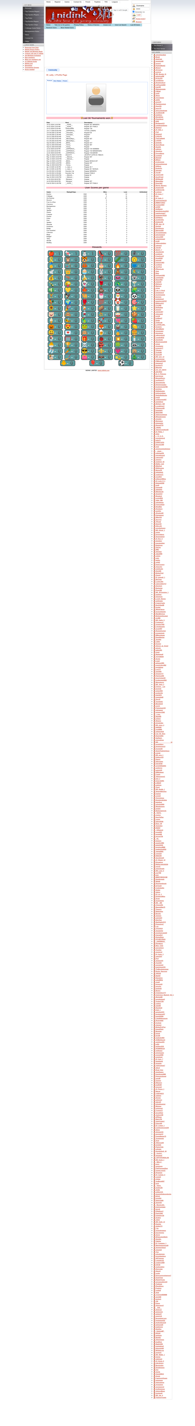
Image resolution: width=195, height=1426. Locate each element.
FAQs (27, 41)
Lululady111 (160, 1260)
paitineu (158, 785)
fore (157, 196)
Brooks (158, 913)
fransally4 (159, 935)
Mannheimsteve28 (162, 1245)
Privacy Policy (79, 25)
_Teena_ (158, 1185)
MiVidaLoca (160, 1350)
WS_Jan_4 (159, 1395)
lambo (158, 560)
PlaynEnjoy (160, 1286)
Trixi (157, 1252)
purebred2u (160, 219)
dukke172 (159, 1226)
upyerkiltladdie (161, 766)
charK (158, 982)
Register (138, 22)
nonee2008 (159, 1055)
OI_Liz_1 (159, 894)
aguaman (159, 1155)
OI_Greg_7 (159, 194)
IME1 (157, 549)
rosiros (158, 815)
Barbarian (159, 588)
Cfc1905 (158, 305)
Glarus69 (159, 1123)
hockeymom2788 (162, 387)
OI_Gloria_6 (160, 1361)
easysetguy (160, 948)
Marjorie (158, 286)
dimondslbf (160, 1348)
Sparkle (158, 147)
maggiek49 (159, 697)
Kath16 (158, 793)
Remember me (140, 12)
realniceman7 (160, 1065)
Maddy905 (159, 1344)
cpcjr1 (158, 706)
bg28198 (159, 1085)
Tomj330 (159, 963)
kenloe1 (158, 1299)
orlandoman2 (160, 239)
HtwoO (158, 1271)
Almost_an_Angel (162, 646)
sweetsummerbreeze (163, 449)
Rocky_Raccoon (161, 971)
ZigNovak (159, 322)
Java (157, 271)
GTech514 (159, 928)
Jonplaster (159, 346)
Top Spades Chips (31, 25)
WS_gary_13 (160, 357)
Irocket (158, 607)
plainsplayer (160, 1382)
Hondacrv (159, 509)
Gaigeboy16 (160, 1215)
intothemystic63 (161, 933)
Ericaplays (159, 862)
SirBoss (158, 166)
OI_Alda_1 (159, 130)
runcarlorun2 (160, 455)
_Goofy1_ (159, 1153)
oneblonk (159, 254)
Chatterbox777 (161, 993)
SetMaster (159, 209)
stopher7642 (160, 624)
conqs (158, 819)
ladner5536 (159, 821)
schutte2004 (160, 804)
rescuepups (160, 97)
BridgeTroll (159, 573)
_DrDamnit (159, 830)
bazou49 (159, 354)
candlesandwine (161, 125)
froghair (158, 1023)
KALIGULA (159, 1363)
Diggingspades (161, 384)
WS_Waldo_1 (160, 1354)
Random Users (51, 27)
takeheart (159, 1359)
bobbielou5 (160, 299)
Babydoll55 (160, 230)
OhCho (158, 547)
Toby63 (158, 247)
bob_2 (158, 778)
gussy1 (158, 63)
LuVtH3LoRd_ (161, 324)
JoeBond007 (160, 1181)
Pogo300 (159, 590)
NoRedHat (159, 307)
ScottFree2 (159, 177)
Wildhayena (160, 468)
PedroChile (159, 1147)
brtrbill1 (158, 1145)
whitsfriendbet (161, 55)
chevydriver (160, 740)
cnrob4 (158, 796)
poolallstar (159, 667)
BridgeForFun (161, 1027)
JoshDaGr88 (160, 112)
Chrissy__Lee (160, 686)
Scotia (158, 659)
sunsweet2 (159, 965)
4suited (158, 226)
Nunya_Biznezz (161, 185)
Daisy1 (158, 759)
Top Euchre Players (32, 21)
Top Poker (28, 18)
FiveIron (158, 1288)
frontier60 (159, 749)
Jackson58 (159, 1115)
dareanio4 (159, 363)
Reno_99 (159, 823)
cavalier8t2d (160, 337)
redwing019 (160, 731)
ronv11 (158, 866)
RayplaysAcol (160, 82)
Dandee (158, 1224)
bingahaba (159, 723)
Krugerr (158, 644)
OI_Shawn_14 (160, 860)
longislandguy (161, 1256)
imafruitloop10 (161, 1322)
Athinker (159, 551)
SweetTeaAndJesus (162, 751)
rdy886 (158, 618)
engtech (158, 1352)
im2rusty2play (161, 393)
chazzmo (159, 566)
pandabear (159, 402)
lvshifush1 (159, 569)
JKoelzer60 (159, 513)
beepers (158, 841)
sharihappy (160, 1072)
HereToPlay (160, 817)
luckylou (159, 389)
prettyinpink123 (161, 200)
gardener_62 (160, 462)
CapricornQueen (161, 1378)
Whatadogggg (161, 417)
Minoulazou (160, 682)
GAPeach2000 (160, 85)
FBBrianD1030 (161, 361)
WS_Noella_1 (160, 789)
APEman (159, 1117)
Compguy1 (159, 622)
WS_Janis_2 (160, 684)
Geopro (158, 1080)
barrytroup (159, 376)
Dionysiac (159, 1269)
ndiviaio (158, 1149)
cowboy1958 (160, 1262)
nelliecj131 (159, 1192)
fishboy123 (159, 757)
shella (158, 1190)
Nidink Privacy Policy (32, 49)
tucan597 (159, 629)
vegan (158, 344)
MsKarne (159, 284)
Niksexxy (159, 1083)
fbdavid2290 (160, 483)
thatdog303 (160, 187)
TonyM (158, 172)
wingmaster (160, 1053)
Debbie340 (159, 222)
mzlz (157, 1183)
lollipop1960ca (161, 479)
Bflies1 (158, 160)
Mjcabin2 (159, 496)
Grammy (159, 327)
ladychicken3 (160, 235)
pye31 (158, 397)
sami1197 (159, 956)
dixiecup (159, 1310)
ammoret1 (159, 1312)
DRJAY (158, 1333)
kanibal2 (159, 988)
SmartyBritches (161, 791)
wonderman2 (160, 999)
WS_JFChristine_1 (162, 592)
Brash (158, 57)
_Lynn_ (158, 714)
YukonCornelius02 (162, 429)
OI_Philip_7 (160, 432)
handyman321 (161, 967)
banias (158, 1357)
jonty (157, 1164)
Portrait (49, 80)
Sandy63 (159, 1202)
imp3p (158, 1372)
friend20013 (160, 1374)
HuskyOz (159, 168)
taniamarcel (160, 292)
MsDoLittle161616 (162, 864)
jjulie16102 (159, 845)
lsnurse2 (159, 1087)
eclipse (158, 718)
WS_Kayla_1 (160, 1160)
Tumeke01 (159, 701)
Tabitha (158, 1241)
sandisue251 (160, 1042)
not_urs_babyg (161, 369)
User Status (57, 81)
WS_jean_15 (160, 224)
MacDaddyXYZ (161, 922)
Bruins (158, 990)
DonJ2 (158, 699)
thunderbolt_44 (161, 1151)
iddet (157, 434)
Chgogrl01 (159, 905)
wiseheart (159, 1057)
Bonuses (28, 8)
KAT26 (158, 1265)
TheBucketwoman (162, 969)
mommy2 (159, 952)
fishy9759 (159, 763)
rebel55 (158, 1005)
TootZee (158, 950)
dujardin (159, 1063)
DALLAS (159, 526)
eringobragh (160, 868)
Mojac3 (158, 68)
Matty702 (159, 1119)
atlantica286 (160, 76)
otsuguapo (159, 331)
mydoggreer (160, 162)
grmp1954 (159, 691)
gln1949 (158, 1297)
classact (158, 1025)
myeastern (159, 1384)
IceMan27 (159, 318)
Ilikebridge (159, 911)
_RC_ (157, 838)
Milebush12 (160, 303)
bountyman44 (160, 678)
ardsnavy (159, 1100)
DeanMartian (160, 637)
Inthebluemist (160, 1104)
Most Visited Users (67, 27)
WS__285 (159, 903)
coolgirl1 (159, 155)
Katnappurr (160, 515)
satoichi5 (159, 770)
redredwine (160, 502)
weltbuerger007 (161, 399)
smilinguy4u (160, 190)
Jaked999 (159, 554)
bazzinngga (160, 1232)
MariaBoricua (160, 614)
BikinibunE (159, 491)
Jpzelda (158, 639)
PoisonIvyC (160, 924)
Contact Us (29, 38)
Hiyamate (159, 1172)
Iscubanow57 (160, 1014)
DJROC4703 (160, 442)
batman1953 (160, 262)
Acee (157, 1140)
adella (158, 100)
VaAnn (158, 892)
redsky (158, 556)
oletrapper (159, 710)
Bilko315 (159, 517)
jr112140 (158, 282)
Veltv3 (158, 1068)
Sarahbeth (159, 1061)
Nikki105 (159, 856)
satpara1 (159, 245)
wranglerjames (161, 1230)
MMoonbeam (160, 635)
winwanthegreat (161, 164)
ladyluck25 (159, 1325)
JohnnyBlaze (160, 1391)
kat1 (157, 875)
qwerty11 (159, 1316)
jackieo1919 (160, 1046)
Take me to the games (62, 25)
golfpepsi (159, 1050)
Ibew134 (158, 524)
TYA (157, 1228)
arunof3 (158, 102)
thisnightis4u (160, 382)
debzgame (159, 761)
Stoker (158, 890)
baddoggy (159, 1327)
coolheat (159, 264)
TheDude (159, 1284)
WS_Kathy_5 (160, 620)
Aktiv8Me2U (160, 329)
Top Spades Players (32, 15)
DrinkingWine (160, 896)
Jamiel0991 (159, 851)
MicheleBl (159, 997)
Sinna (158, 1130)
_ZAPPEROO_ (161, 941)
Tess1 (158, 787)
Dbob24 (158, 157)
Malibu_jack (160, 464)
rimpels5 (159, 1250)
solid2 (158, 562)
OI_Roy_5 (159, 539)
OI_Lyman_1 (160, 1125)
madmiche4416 (161, 849)
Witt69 (158, 881)
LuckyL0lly (159, 581)
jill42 (157, 121)
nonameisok (160, 633)
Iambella (159, 142)
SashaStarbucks (161, 395)
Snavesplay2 (160, 536)
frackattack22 (160, 1320)
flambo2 (158, 127)
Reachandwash (161, 883)
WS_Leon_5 (160, 871)
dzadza (158, 1217)
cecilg (158, 1273)
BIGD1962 (159, 412)
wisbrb (158, 808)
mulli (157, 485)
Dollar (158, 320)
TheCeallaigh (160, 138)
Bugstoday (159, 1365)
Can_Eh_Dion (160, 733)
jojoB (157, 241)
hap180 (158, 87)
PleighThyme (160, 1280)
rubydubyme (160, 1254)
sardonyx (159, 768)
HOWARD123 (160, 1048)
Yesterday (159, 826)
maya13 (158, 309)
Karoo (158, 1303)
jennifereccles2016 (162, 211)
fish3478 (159, 695)
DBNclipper (160, 772)
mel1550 (158, 671)
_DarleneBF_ (160, 1331)
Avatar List (107, 25)
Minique (158, 1106)
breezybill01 (160, 781)
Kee (157, 1370)
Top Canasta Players (32, 11)
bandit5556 (159, 1016)
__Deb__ (159, 1307)
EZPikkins (159, 217)
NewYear (159, 920)
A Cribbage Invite (31, 61)
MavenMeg (159, 181)
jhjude (158, 1376)
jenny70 (158, 108)
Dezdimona (160, 228)
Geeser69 (159, 487)
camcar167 (159, 457)
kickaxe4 (159, 134)
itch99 (158, 316)
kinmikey (159, 541)
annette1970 (160, 1012)
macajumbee (160, 543)
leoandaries (160, 900)
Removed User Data (32, 47)
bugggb (158, 689)
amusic (158, 648)
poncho (158, 986)
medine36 (159, 1187)
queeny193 (159, 175)
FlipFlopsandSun (162, 1168)
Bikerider (159, 367)
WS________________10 (164, 742)
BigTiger (159, 579)
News (27, 35)
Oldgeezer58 (160, 408)
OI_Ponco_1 (160, 1089)
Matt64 (158, 976)
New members (30, 57)
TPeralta (158, 350)
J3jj (157, 1301)
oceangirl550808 (161, 1294)
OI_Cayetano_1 (161, 1243)
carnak (158, 753)
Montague (159, 421)
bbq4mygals (160, 879)
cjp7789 (158, 873)
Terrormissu (160, 798)
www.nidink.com (103, 370)
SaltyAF (158, 1102)
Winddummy (160, 806)
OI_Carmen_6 (160, 1175)
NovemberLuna (161, 1318)
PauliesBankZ (160, 65)
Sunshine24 (160, 858)
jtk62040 (158, 727)
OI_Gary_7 (159, 1059)
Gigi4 (157, 652)
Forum (65, 81)
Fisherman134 (161, 708)
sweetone (159, 1166)
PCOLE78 (159, 78)
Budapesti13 (160, 123)
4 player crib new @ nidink (34, 53)
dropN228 (159, 258)
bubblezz (159, 115)
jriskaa (158, 1179)
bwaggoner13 (160, 746)
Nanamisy (159, 978)
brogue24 (159, 984)
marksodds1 (160, 1267)
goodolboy (159, 744)
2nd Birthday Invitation (33, 55)
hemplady (159, 410)
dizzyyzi (158, 519)
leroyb (158, 1209)
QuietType (159, 1277)
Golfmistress (160, 1389)
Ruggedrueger (161, 631)
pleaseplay (159, 423)
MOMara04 (159, 179)
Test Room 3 (158, 45)
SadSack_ (159, 738)
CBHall (158, 91)
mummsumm (160, 295)
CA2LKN (159, 136)
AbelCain (159, 59)
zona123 (159, 853)
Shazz (158, 95)
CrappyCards (160, 603)
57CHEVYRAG (161, 939)
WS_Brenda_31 (161, 74)
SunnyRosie (160, 145)
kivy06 (158, 1035)
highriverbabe (160, 1207)
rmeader (158, 419)
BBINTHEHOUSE (161, 877)
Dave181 (159, 106)
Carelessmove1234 (162, 1127)
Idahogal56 (159, 1200)
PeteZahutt (159, 119)
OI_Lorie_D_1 (160, 481)
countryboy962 (161, 665)
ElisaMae (159, 506)
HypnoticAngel (161, 1076)
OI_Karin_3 (159, 954)
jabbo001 (159, 650)
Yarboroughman (161, 414)
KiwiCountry (160, 564)
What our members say (33, 59)
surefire (158, 511)
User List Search (120, 25)
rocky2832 (159, 498)
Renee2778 (159, 425)
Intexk (158, 1033)
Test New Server (159, 48)
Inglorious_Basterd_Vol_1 (165, 995)
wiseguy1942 (160, 712)
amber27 (159, 1314)
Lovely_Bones (161, 599)
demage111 (159, 1132)
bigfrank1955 (160, 275)
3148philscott (160, 1040)
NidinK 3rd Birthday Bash (34, 51)
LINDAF (158, 783)
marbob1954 (160, 1038)
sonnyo (158, 72)
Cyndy (158, 774)
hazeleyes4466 (161, 1074)
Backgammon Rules (32, 31)
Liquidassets (160, 626)
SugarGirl (159, 494)
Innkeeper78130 (161, 215)
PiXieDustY (159, 1211)
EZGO (158, 1196)
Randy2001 (159, 736)
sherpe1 (158, 916)
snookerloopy (160, 528)
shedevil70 (159, 960)
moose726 (159, 836)
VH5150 (158, 973)
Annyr (158, 1235)
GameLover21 (160, 1170)
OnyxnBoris (160, 153)
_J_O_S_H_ (160, 436)
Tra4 (157, 132)
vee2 (157, 446)
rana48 (158, 1078)
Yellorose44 (160, 1143)
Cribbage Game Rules (32, 28)
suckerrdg (159, 693)
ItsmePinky (159, 1029)
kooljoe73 (159, 365)
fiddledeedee (160, 391)
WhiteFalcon (160, 609)
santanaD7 (159, 312)
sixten (158, 532)
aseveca (158, 459)
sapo (157, 558)
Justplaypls (160, 1138)
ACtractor (159, 70)
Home (48, 25)
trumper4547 (160, 205)
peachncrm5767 (161, 301)
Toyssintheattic (161, 232)
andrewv (159, 1335)
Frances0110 (160, 504)
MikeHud (159, 466)
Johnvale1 (159, 314)
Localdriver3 (160, 406)
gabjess (158, 149)
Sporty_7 (159, 250)
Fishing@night (161, 1397)
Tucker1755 (160, 1001)
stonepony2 (160, 1387)
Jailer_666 (159, 500)
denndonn (159, 333)
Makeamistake (161, 89)
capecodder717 (161, 584)
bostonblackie (161, 611)
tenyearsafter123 (161, 1282)
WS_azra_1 (159, 755)
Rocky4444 (159, 1020)
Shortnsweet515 (161, 342)
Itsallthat (159, 1342)
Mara (157, 273)
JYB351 (158, 427)
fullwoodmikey (161, 243)
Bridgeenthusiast (162, 616)
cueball (158, 1290)
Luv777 (158, 669)
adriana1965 (160, 663)
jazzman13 (159, 1134)
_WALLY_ (159, 1162)
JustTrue (159, 267)
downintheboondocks (163, 1194)
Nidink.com (29, 63)
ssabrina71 (159, 474)
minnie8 (158, 260)
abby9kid (159, 372)
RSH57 (158, 828)
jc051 (157, 1044)
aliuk (157, 1292)
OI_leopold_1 (160, 577)
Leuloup (159, 192)
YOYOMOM (160, 656)
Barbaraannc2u (161, 811)
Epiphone (159, 545)
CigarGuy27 (160, 256)
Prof (157, 958)
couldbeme (160, 80)
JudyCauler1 (160, 1121)
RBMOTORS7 (160, 202)
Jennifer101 (160, 252)
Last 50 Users (135, 25)
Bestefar (159, 1031)
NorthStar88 (160, 605)
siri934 (158, 207)
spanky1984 (160, 843)
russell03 (159, 832)
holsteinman (160, 359)
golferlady (159, 601)
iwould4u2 (159, 1113)
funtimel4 (159, 1393)
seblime (158, 1095)
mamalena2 (160, 1346)
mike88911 (159, 980)
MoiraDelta (159, 117)
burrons (158, 297)
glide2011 (159, 489)
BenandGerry (160, 378)
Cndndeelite (160, 888)
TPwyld (158, 522)
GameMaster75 (161, 1136)
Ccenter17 (159, 1110)
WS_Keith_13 (160, 1222)
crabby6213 (160, 1093)
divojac (158, 1098)
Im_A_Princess (161, 374)
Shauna (158, 721)
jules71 (158, 440)
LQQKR (158, 140)
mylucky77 (159, 348)
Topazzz (159, 909)
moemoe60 (159, 61)
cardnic (158, 1003)
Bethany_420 (160, 404)
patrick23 (159, 918)
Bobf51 (158, 1337)
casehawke (159, 277)
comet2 (158, 1177)
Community (52, 70)
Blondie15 (159, 704)
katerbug (159, 802)
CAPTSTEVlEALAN (162, 1157)
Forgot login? (140, 19)
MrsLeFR (159, 470)
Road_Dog (159, 1070)
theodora (159, 151)
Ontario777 (159, 673)
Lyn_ (157, 926)
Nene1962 (159, 279)
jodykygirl (159, 1108)
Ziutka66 (159, 352)
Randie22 (159, 1008)
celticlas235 (160, 453)
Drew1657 (159, 183)
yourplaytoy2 (160, 438)
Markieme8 (159, 654)
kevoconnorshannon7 (163, 1275)
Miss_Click (159, 945)
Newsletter (28, 65)
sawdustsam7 (160, 213)
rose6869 (159, 729)
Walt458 (158, 716)
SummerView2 (161, 1247)
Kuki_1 (158, 1010)
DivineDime (160, 937)
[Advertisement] (98, 48)
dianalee (159, 170)
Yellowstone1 (160, 776)
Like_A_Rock (160, 290)
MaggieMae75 (160, 907)
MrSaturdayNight (162, 1237)
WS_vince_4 (160, 725)
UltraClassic (160, 1339)
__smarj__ (159, 451)
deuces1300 (160, 444)
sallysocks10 (160, 335)
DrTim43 (159, 886)
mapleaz (159, 594)
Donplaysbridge (161, 800)
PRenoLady (160, 269)
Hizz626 (158, 571)
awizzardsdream (161, 110)
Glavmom (159, 596)
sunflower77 (160, 380)
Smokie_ (159, 1239)
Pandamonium (161, 104)
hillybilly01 (159, 472)
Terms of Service (93, 25)
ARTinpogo (160, 1258)
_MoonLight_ (160, 1205)
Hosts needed (29, 69)
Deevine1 (159, 586)
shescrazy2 (160, 1305)
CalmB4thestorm (162, 1018)
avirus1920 (159, 237)
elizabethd (159, 931)
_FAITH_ (159, 813)
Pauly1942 (159, 1213)
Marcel (158, 1091)
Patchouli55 (160, 676)
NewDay (158, 1329)
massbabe (159, 339)
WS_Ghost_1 (160, 530)
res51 (157, 93)
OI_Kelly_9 (159, 198)
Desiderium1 (160, 1367)
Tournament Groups (32, 67)
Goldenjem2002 (161, 680)
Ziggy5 (158, 575)
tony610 (158, 1198)
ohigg (158, 288)
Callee (158, 641)
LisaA (158, 661)
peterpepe (159, 1380)
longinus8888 (160, 847)
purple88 (159, 834)
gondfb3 (159, 477)
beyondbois (160, 534)
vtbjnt (158, 1220)
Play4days (159, 943)
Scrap (158, 898)
